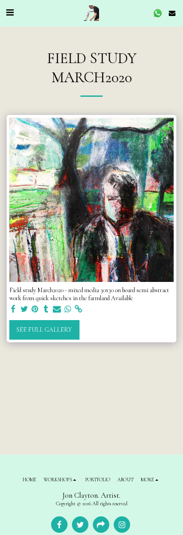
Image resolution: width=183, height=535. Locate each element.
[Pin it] (35, 309)
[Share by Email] (57, 309)
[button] (9, 12)
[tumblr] (46, 309)
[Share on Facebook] (13, 309)
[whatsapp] (68, 309)
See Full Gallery (44, 329)
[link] (79, 309)
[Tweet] (24, 309)
